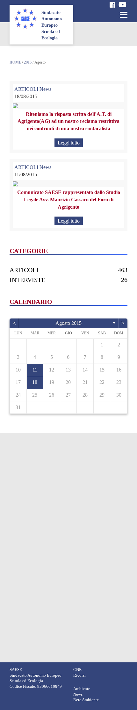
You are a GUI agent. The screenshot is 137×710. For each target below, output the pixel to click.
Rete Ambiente (86, 700)
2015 (28, 62)
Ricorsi (79, 675)
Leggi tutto (69, 142)
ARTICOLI (26, 89)
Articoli (24, 269)
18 (34, 382)
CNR (77, 669)
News (45, 89)
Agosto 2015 (68, 323)
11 (34, 369)
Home (15, 62)
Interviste (27, 279)
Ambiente (81, 689)
